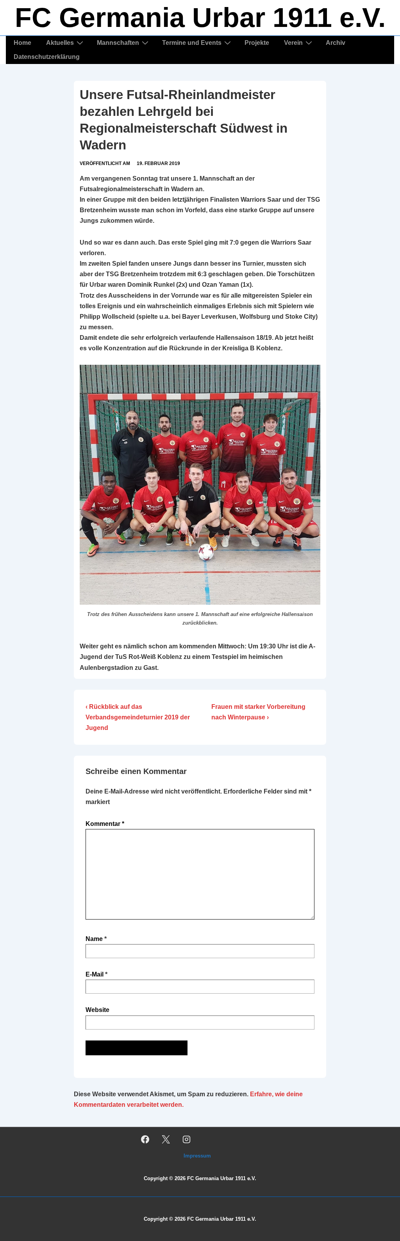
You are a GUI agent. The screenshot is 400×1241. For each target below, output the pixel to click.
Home (22, 42)
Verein (293, 42)
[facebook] (145, 1139)
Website (97, 1010)
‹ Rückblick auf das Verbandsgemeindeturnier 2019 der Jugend (138, 717)
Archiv (335, 42)
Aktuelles (60, 42)
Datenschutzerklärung (47, 56)
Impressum (197, 1156)
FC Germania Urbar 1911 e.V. (200, 17)
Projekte (257, 42)
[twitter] (166, 1139)
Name (94, 939)
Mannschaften (118, 42)
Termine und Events (191, 42)
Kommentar (105, 823)
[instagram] (186, 1139)
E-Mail (95, 974)
